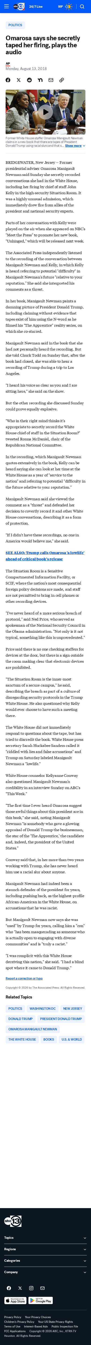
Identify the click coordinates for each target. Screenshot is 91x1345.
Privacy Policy (12, 1317)
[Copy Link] (62, 80)
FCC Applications (15, 1331)
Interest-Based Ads (36, 1326)
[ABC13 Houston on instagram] (31, 1288)
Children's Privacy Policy (19, 1321)
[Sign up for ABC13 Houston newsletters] (42, 1288)
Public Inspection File (65, 1326)
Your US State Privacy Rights (55, 1321)
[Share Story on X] (19, 80)
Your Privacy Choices (38, 1317)
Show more (73, 145)
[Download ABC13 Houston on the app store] (15, 1300)
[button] (6, 6)
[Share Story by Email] (51, 80)
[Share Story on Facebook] (8, 80)
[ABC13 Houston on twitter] (20, 1288)
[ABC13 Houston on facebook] (9, 1288)
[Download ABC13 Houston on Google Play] (40, 1300)
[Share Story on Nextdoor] (40, 80)
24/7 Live (35, 6)
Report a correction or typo (24, 978)
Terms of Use (12, 1326)
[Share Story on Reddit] (29, 80)
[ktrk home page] (12, 1221)
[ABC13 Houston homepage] (18, 6)
